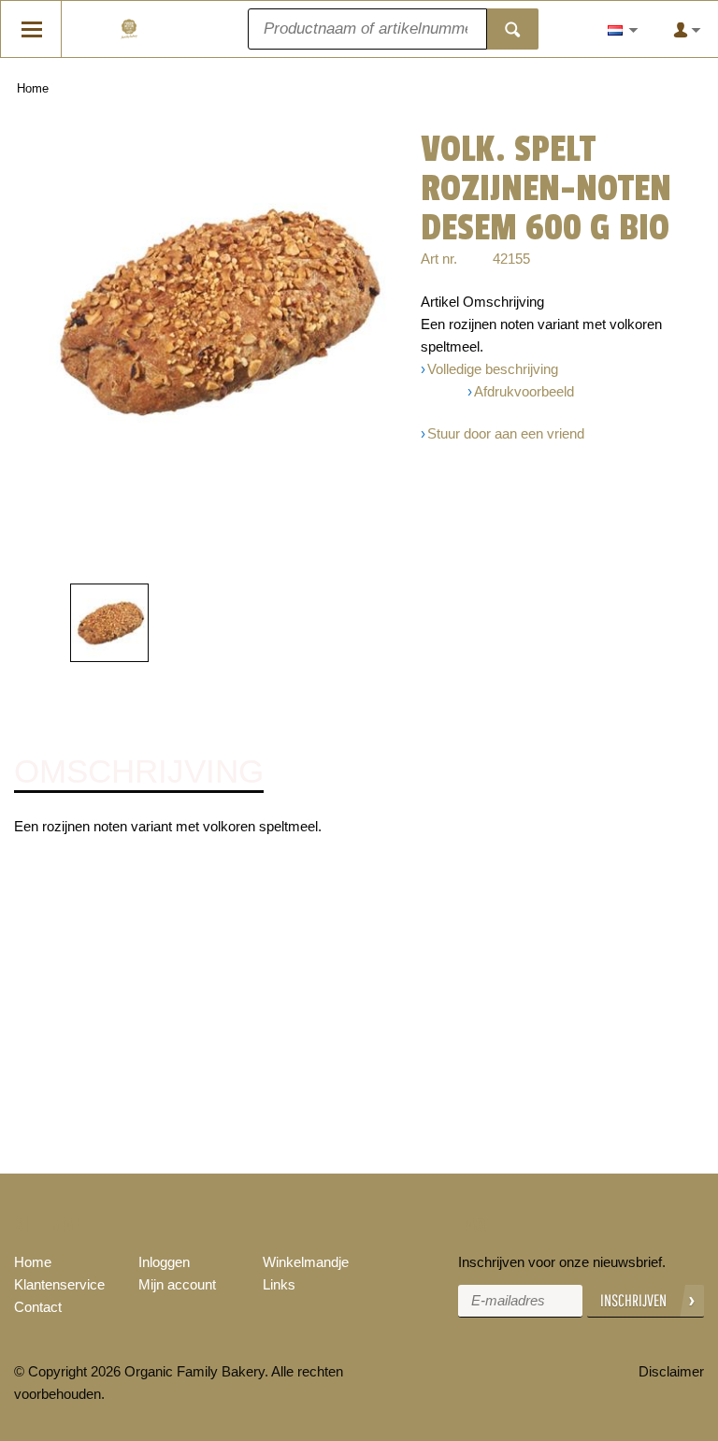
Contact (38, 1307)
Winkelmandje (306, 1262)
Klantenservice (59, 1284)
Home (33, 88)
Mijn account (177, 1284)
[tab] (139, 772)
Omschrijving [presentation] (139, 771)
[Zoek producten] (512, 29)
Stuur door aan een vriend (505, 433)
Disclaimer (671, 1371)
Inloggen (164, 1262)
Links (279, 1284)
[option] (214, 313)
